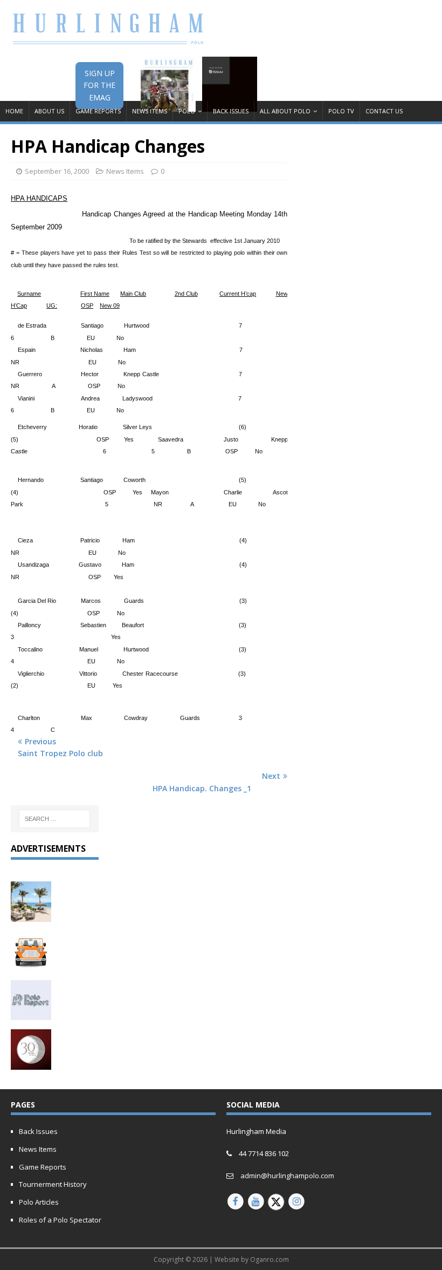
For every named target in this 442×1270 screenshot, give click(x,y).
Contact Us (384, 111)
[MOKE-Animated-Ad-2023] (31, 965)
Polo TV (341, 111)
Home (14, 111)
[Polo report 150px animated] (31, 1014)
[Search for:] (54, 819)
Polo (186, 111)
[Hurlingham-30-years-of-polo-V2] (31, 1063)
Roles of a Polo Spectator (60, 1220)
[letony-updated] (31, 916)
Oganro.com (269, 1259)
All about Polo (285, 111)
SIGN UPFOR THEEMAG (99, 85)
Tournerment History (53, 1184)
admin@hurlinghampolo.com (287, 1175)
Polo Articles (39, 1202)
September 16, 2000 (57, 171)
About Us (49, 111)
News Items (149, 111)
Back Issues (230, 111)
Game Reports (98, 111)
